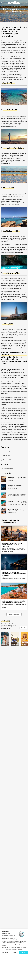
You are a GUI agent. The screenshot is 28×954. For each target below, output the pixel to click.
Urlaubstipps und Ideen (9, 468)
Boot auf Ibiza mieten (10, 68)
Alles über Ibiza (7, 455)
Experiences (7, 459)
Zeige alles (23, 627)
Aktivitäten (6, 451)
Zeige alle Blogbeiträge (14, 614)
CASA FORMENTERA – (7, 423)
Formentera (6, 464)
